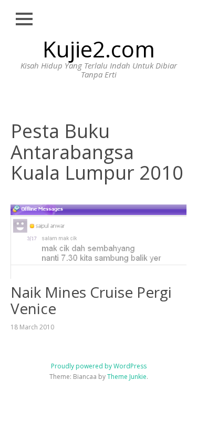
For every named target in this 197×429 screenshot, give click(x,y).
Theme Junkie (127, 376)
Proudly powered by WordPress (99, 366)
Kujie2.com (99, 49)
